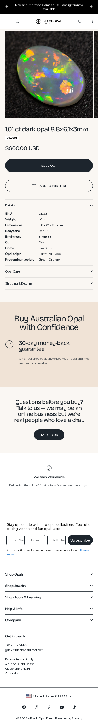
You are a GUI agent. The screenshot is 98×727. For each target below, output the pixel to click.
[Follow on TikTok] (74, 707)
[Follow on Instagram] (36, 707)
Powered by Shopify (68, 718)
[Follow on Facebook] (24, 707)
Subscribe (80, 540)
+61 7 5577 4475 (16, 645)
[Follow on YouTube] (62, 707)
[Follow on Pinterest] (49, 707)
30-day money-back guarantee (44, 345)
